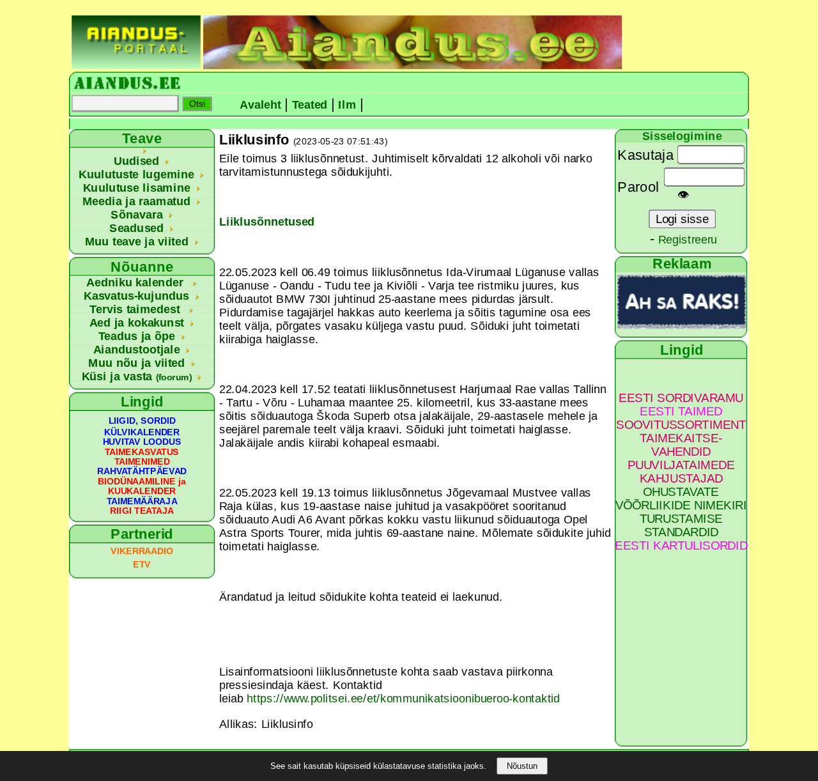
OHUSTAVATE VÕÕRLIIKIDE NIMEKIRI (681, 498)
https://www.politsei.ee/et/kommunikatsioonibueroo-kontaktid (403, 699)
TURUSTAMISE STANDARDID (681, 525)
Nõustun (522, 766)
